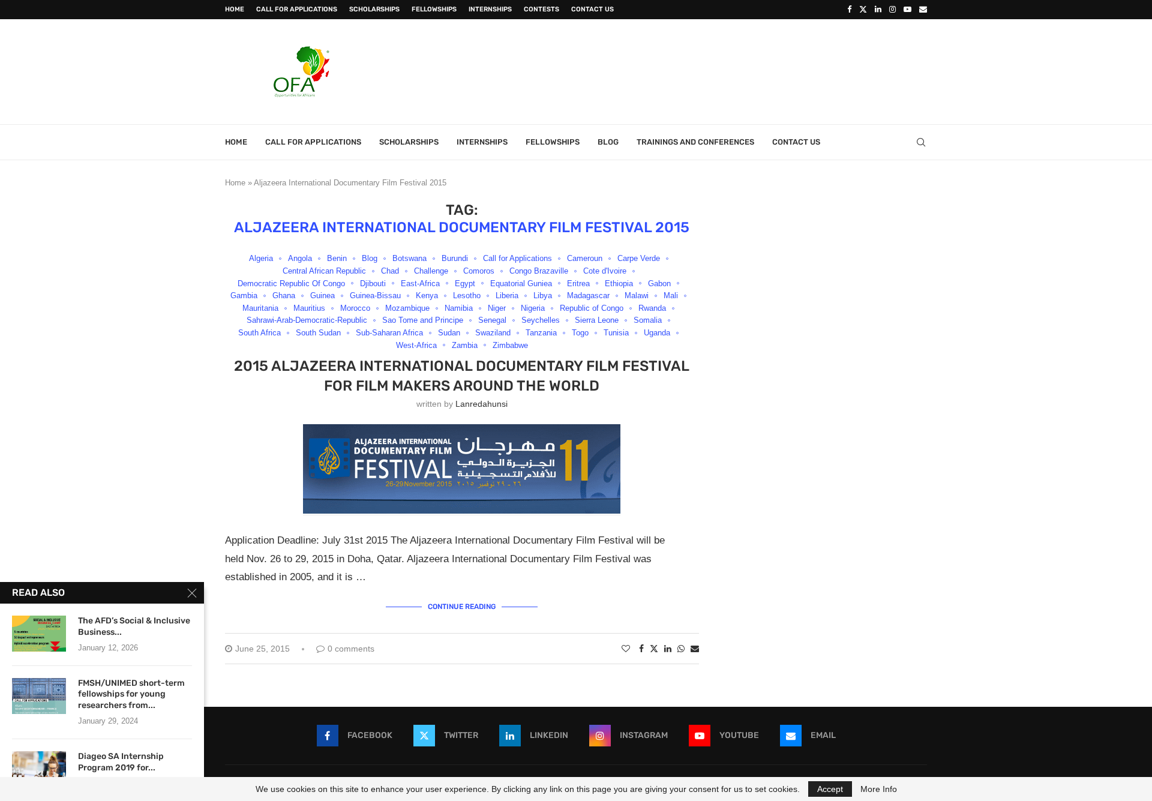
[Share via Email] (695, 648)
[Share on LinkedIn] (667, 648)
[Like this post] (626, 648)
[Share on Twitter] (654, 648)
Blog (608, 141)
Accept (830, 789)
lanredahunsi (481, 404)
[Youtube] (907, 9)
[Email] (923, 9)
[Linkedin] (878, 9)
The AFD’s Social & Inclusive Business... (134, 626)
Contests (541, 9)
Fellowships (434, 9)
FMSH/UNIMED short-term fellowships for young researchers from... (131, 694)
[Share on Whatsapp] (681, 648)
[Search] (921, 142)
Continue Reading (462, 606)
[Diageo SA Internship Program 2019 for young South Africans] (39, 769)
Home (234, 9)
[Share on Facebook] (641, 648)
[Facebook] (849, 9)
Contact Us (592, 9)
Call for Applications (296, 9)
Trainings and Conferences (695, 141)
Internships (490, 9)
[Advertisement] (708, 70)
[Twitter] (863, 9)
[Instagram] (892, 9)
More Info (878, 789)
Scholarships (374, 9)
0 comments (351, 648)
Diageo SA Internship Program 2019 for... (121, 762)
